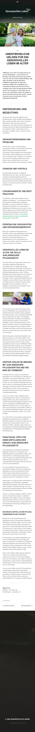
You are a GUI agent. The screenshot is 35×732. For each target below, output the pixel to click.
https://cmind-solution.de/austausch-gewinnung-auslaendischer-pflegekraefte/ (15, 216)
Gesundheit (7, 600)
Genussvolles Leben (20, 719)
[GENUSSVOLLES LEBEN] (17, 10)
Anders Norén (20, 723)
